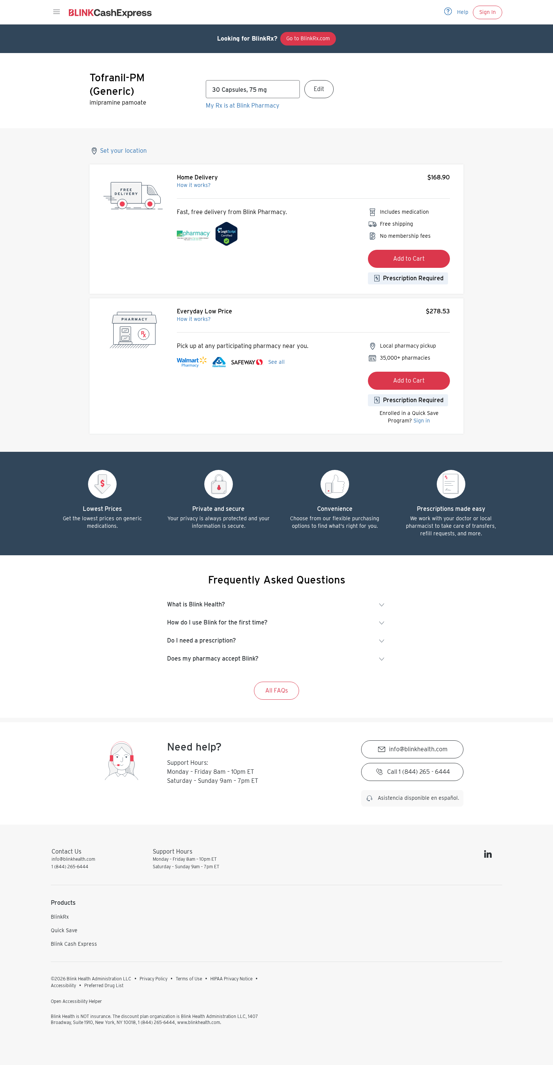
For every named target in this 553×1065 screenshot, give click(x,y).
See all (276, 362)
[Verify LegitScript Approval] (226, 236)
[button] (56, 12)
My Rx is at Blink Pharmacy (243, 105)
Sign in (421, 421)
